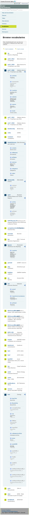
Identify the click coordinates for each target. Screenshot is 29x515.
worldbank (11, 499)
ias (8, 278)
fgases (10, 245)
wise (9, 494)
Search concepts (20, 49)
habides (10, 272)
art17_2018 (11, 123)
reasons (14, 104)
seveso (10, 389)
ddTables (14, 157)
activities (14, 75)
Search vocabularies (9, 49)
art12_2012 (11, 59)
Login (17, 3)
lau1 (9, 351)
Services (4, 29)
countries (14, 90)
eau (13, 413)
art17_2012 (11, 117)
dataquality (11, 180)
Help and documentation (7, 12)
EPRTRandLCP (12, 220)
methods (14, 96)
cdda (9, 132)
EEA (8, 1)
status (13, 173)
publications (11, 383)
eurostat (10, 233)
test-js (13, 438)
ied (9, 283)
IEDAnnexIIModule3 (12, 316)
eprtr (9, 195)
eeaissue (14, 162)
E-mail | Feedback (6, 510)
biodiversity (11, 128)
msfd (9, 372)
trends (13, 110)
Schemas (4, 23)
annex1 (14, 289)
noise (9, 377)
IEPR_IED (11, 332)
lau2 (9, 355)
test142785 (14, 444)
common (10, 137)
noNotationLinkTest (14, 433)
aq (8, 53)
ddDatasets (14, 152)
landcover (11, 345)
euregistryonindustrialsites (12, 228)
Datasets (4, 15)
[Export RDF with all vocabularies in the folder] (24, 72)
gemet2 (10, 262)
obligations (14, 168)
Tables (3, 18)
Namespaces (5, 31)
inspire (10, 339)
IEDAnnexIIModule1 (12, 310)
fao (9, 239)
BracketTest (14, 403)
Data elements (5, 21)
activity (14, 202)
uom (9, 488)
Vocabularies (5, 26)
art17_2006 (11, 70)
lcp (9, 366)
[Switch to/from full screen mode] (19, 3)
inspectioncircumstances (14, 296)
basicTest (14, 398)
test (9, 394)
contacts (14, 148)
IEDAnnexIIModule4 (12, 325)
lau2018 (10, 359)
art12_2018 (11, 64)
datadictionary (12, 142)
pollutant (14, 303)
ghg (9, 266)
